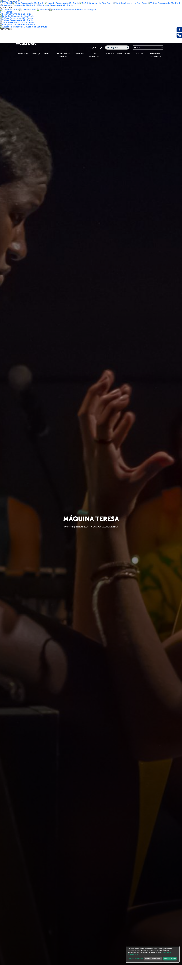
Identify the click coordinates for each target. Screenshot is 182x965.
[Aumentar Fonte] (9, 9)
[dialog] (152, 954)
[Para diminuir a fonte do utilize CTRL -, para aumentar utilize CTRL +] (93, 47)
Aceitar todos (170, 959)
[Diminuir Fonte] (27, 9)
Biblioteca (109, 54)
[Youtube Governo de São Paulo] (17, 22)
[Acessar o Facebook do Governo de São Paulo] (23, 26)
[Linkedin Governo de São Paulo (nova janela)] (62, 3)
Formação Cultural (41, 54)
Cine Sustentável (94, 55)
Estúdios (80, 54)
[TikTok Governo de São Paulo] (16, 18)
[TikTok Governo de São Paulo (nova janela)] (96, 3)
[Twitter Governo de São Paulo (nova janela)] (164, 3)
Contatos (138, 54)
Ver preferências (135, 959)
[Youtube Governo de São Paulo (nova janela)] (130, 3)
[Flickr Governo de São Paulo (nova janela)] (28, 3)
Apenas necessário (153, 959)
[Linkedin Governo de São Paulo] (17, 16)
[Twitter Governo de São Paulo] (16, 20)
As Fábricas (23, 54)
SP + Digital (6, 3)
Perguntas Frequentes (155, 55)
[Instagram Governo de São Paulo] (18, 5)
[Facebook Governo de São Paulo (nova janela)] (55, 5)
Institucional (123, 54)
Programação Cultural (63, 55)
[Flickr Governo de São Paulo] (16, 14)
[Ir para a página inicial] (26, 44)
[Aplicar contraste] (43, 9)
